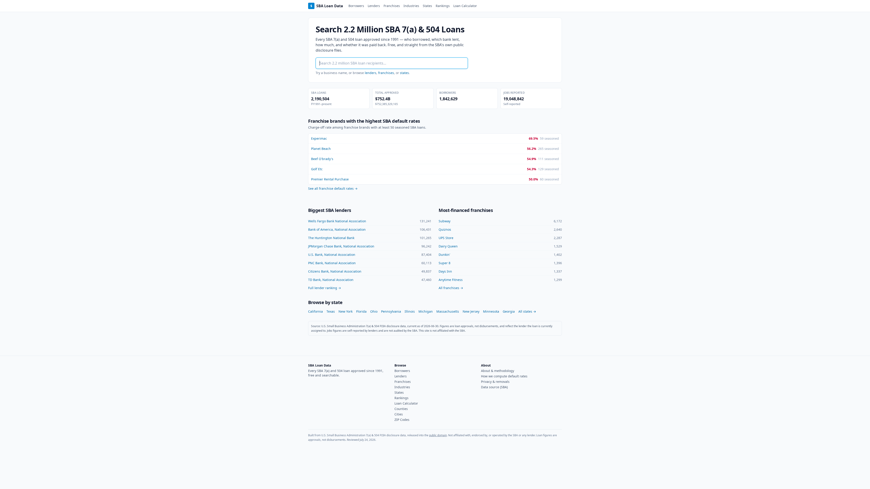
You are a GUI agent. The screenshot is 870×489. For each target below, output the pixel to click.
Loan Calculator (465, 6)
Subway (444, 221)
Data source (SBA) (494, 387)
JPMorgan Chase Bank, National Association (341, 246)
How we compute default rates (504, 376)
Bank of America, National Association (337, 229)
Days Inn (445, 271)
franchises (386, 73)
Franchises (392, 6)
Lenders (374, 6)
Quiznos (445, 229)
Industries (411, 6)
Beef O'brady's (322, 159)
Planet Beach (321, 148)
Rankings (443, 6)
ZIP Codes (401, 419)
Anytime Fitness (451, 280)
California (315, 311)
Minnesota (491, 311)
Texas (330, 311)
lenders (370, 73)
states (404, 73)
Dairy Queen (448, 246)
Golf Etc (317, 169)
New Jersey (471, 311)
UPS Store (446, 238)
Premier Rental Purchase (330, 179)
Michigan (425, 311)
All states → (527, 311)
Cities (398, 414)
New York (345, 311)
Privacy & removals (495, 381)
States (427, 6)
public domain (438, 435)
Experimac (319, 138)
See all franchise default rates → (333, 188)
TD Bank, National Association (330, 280)
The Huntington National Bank (331, 238)
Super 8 (444, 263)
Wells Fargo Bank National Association (337, 221)
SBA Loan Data (326, 5)
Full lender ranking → (324, 288)
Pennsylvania (391, 311)
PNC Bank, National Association (332, 263)
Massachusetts (447, 311)
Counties (401, 409)
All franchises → (451, 288)
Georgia (509, 311)
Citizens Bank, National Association (334, 271)
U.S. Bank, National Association (331, 254)
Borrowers (356, 6)
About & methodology (497, 371)
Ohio (373, 311)
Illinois (410, 311)
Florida (361, 311)
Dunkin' (444, 254)
